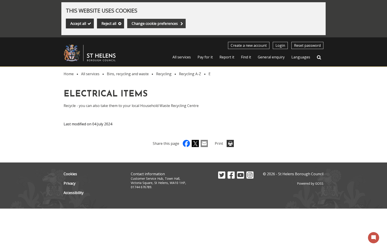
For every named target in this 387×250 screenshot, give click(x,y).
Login (280, 45)
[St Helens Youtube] (240, 177)
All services (181, 57)
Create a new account (249, 45)
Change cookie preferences (155, 23)
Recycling (164, 73)
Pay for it (205, 57)
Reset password (307, 45)
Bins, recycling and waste (128, 73)
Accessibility (74, 192)
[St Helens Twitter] (221, 177)
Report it (226, 57)
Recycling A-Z (190, 73)
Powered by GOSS (310, 183)
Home (69, 73)
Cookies (70, 173)
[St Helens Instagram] (250, 177)
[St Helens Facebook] (231, 177)
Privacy (69, 183)
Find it (246, 57)
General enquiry (271, 57)
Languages (300, 57)
